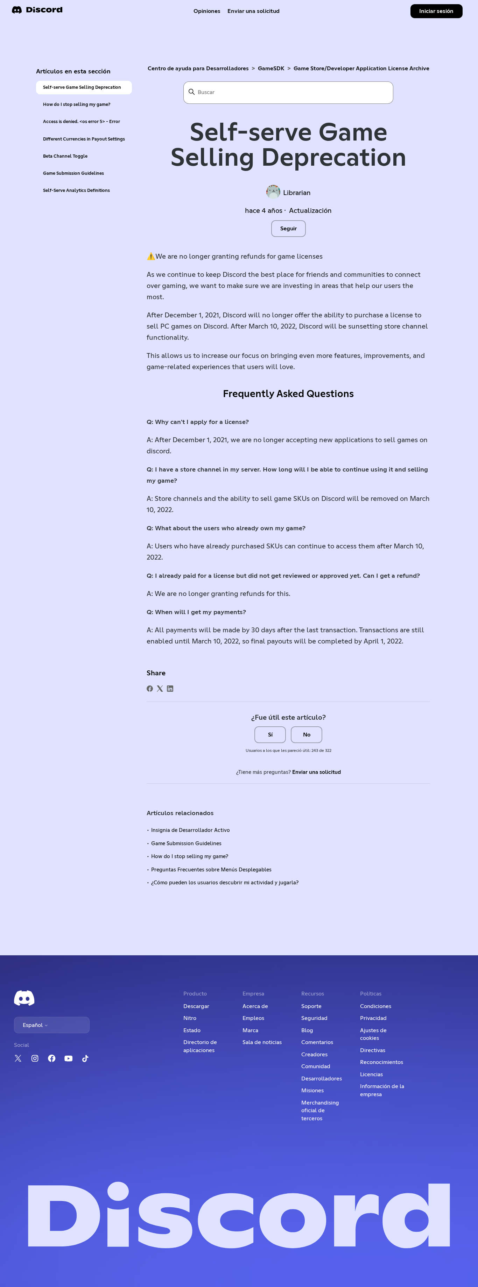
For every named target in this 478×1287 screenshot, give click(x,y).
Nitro (189, 1018)
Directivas (372, 1050)
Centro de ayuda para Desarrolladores (198, 68)
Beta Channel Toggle (65, 156)
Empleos (253, 1018)
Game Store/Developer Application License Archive (361, 68)
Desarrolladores (321, 1078)
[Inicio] (37, 12)
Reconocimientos (381, 1062)
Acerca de (255, 1006)
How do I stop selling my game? (76, 104)
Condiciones (375, 1006)
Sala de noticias (262, 1042)
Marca (250, 1030)
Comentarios (317, 1042)
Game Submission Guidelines (73, 173)
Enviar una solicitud (253, 11)
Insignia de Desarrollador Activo (190, 830)
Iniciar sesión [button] (436, 11)
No (306, 735)
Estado (192, 1030)
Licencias (371, 1074)
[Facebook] (150, 688)
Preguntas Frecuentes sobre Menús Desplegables (211, 869)
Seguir (288, 228)
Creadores (314, 1054)
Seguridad (314, 1018)
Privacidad (373, 1018)
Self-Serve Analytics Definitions (76, 190)
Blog (307, 1030)
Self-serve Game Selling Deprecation (82, 87)
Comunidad (315, 1066)
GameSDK (271, 68)
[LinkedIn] (170, 688)
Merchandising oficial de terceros (320, 1110)
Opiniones (207, 11)
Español (33, 1025)
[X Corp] (160, 688)
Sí (270, 735)
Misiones (312, 1090)
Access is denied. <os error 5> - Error (81, 122)
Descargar (196, 1006)
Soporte (311, 1006)
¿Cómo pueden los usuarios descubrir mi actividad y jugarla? (224, 882)
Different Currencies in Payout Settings (84, 139)
